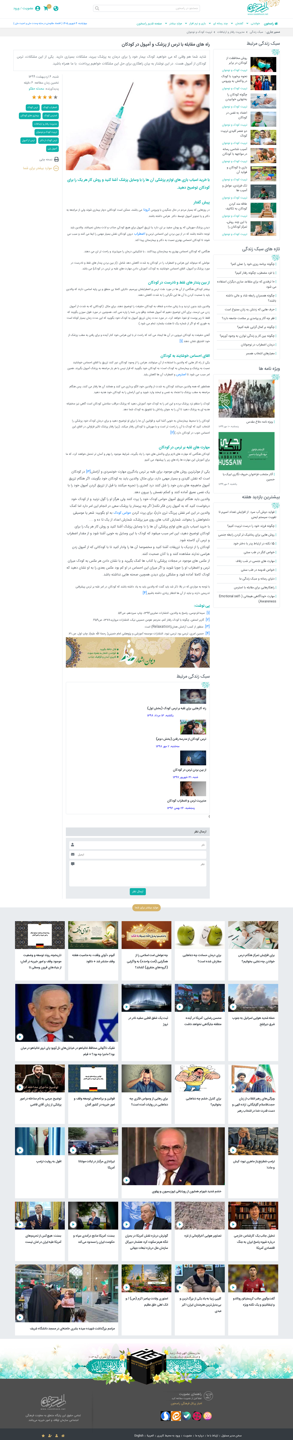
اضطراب (139, 234)
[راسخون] (263, 14)
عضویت (28, 8)
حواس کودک (122, 513)
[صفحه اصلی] (63, 1435)
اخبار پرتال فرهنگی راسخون (186, 1403)
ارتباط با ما (212, 1436)
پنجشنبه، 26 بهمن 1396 (181, 808)
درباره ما (199, 1436)
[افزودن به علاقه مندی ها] (43, 1435)
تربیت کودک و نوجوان (199, 32)
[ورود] (57, 1435)
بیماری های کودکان (30, 116)
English (138, 1436)
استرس (180, 374)
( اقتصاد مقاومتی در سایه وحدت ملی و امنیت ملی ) (37, 23)
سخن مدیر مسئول (231, 1436)
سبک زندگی (256, 32)
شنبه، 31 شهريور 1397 (185, 777)
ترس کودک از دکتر (48, 140)
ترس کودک (32, 107)
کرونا (146, 210)
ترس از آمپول (28, 140)
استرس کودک (50, 116)
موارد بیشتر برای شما (37, 168)
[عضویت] (50, 1435)
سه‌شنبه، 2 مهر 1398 (168, 746)
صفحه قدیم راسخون (149, 23)
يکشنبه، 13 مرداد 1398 (160, 715)
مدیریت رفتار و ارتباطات (231, 32)
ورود (16, 8)
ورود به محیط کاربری (168, 1436)
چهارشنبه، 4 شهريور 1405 (75, 23)
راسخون (269, 23)
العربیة (150, 1436)
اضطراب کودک (50, 107)
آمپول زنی (52, 149)
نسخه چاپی (45, 159)
